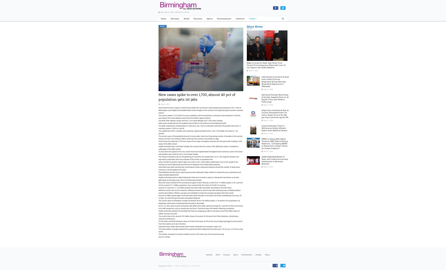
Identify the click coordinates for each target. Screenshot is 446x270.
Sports (235, 255)
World (218, 255)
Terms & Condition (181, 266)
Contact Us (195, 266)
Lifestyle (258, 255)
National (209, 255)
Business (226, 255)
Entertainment (246, 255)
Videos (267, 255)
